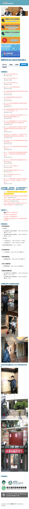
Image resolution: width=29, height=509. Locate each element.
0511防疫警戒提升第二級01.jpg (12, 174)
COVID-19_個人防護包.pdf (11, 165)
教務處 (16, 64)
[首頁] (10, 2)
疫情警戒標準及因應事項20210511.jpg (14, 170)
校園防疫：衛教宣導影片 (12, 212)
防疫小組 (4, 64)
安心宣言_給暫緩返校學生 (10, 214)
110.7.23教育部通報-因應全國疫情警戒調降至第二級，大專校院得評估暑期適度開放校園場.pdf (16, 154)
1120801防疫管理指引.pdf (11, 74)
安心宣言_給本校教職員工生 (11, 216)
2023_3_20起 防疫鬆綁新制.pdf (12, 87)
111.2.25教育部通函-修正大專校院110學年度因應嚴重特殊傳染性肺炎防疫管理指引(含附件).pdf (15, 128)
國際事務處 (24, 64)
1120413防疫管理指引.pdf (11, 82)
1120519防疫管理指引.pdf (11, 78)
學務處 (11, 64)
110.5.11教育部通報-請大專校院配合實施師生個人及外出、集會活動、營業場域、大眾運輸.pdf (16, 180)
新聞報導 (4, 67)
